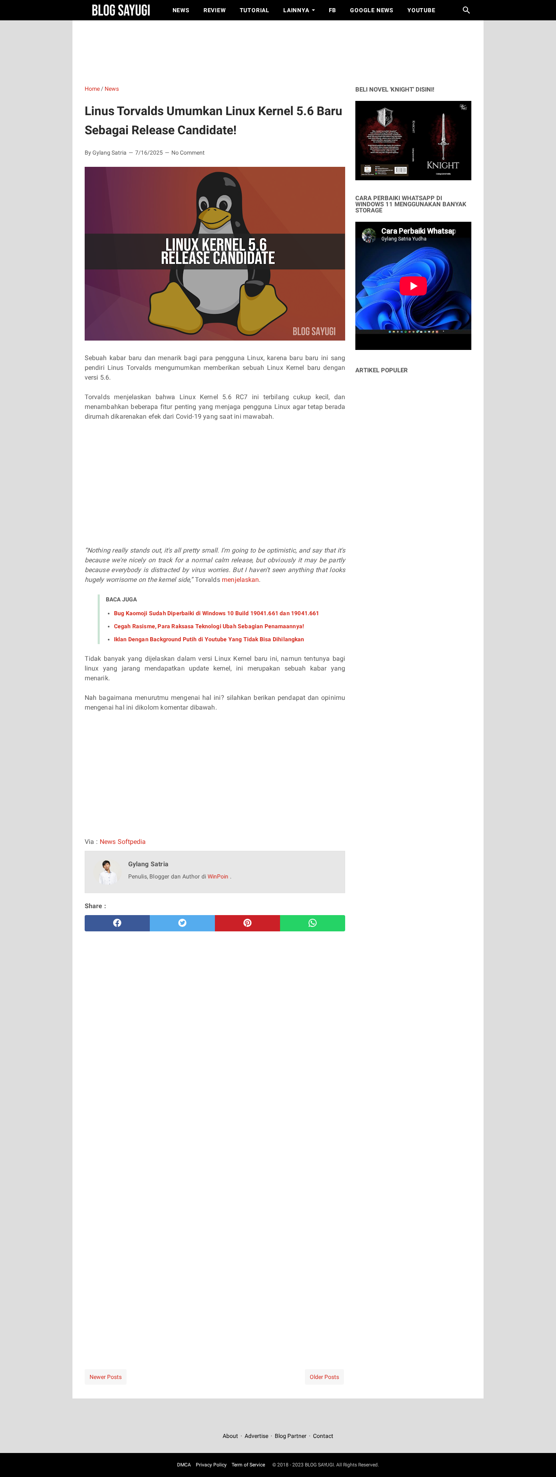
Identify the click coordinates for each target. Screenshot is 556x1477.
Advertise (256, 1436)
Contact (323, 1436)
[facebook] (117, 923)
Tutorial (254, 10)
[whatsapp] (312, 923)
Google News (372, 10)
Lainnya (296, 10)
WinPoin (219, 876)
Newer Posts (106, 1377)
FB (333, 10)
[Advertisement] (282, 51)
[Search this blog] (466, 10)
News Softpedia (123, 842)
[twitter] (182, 923)
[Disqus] (215, 1239)
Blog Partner (290, 1436)
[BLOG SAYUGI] (121, 10)
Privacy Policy (211, 1465)
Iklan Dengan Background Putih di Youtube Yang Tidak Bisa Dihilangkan (209, 639)
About (231, 1436)
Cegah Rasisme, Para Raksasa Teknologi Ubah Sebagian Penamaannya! (209, 626)
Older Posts (324, 1377)
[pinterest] (247, 923)
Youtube (421, 10)
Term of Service (248, 1465)
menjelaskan (240, 579)
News (181, 10)
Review (215, 10)
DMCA (184, 1465)
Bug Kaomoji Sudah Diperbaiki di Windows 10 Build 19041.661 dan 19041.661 (216, 613)
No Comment (188, 152)
